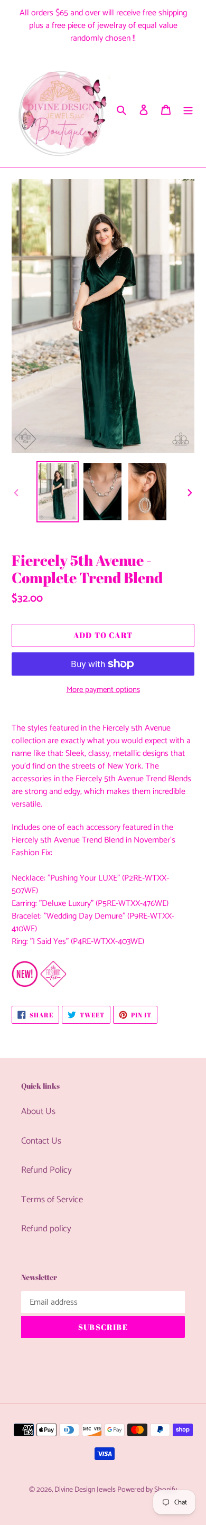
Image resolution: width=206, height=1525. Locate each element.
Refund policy (46, 1228)
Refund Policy (46, 1170)
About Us (38, 1111)
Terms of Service (52, 1199)
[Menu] (188, 110)
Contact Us (41, 1141)
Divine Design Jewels (85, 1490)
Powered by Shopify (147, 1490)
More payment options (103, 690)
